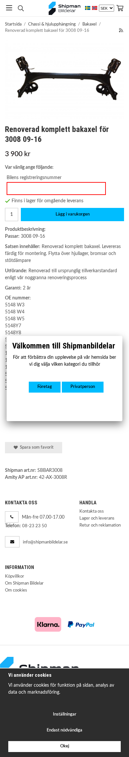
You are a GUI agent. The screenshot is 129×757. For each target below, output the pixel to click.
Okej (64, 746)
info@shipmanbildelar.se (45, 542)
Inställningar (64, 714)
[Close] (122, 336)
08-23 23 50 (34, 526)
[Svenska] (87, 8)
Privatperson (82, 387)
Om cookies (16, 590)
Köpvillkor (14, 576)
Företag (44, 387)
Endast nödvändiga (64, 730)
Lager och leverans (96, 518)
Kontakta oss (91, 511)
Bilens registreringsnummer (34, 177)
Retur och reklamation (100, 525)
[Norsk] (94, 8)
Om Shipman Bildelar (24, 583)
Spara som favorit (36, 447)
